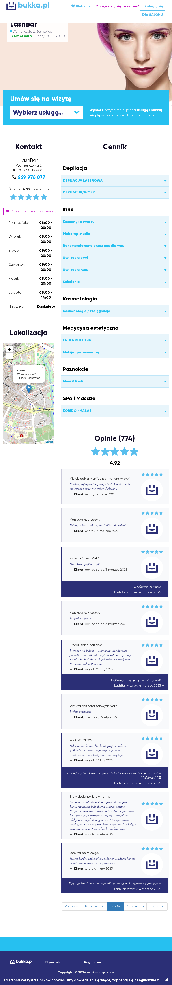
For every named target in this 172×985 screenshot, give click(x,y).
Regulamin (92, 962)
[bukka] (33, 6)
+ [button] (9, 349)
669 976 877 (31, 177)
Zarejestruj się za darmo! (117, 6)
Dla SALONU (152, 14)
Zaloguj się (153, 6)
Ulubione (83, 6)
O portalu (53, 962)
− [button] (9, 356)
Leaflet (49, 441)
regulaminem (148, 980)
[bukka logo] (20, 962)
